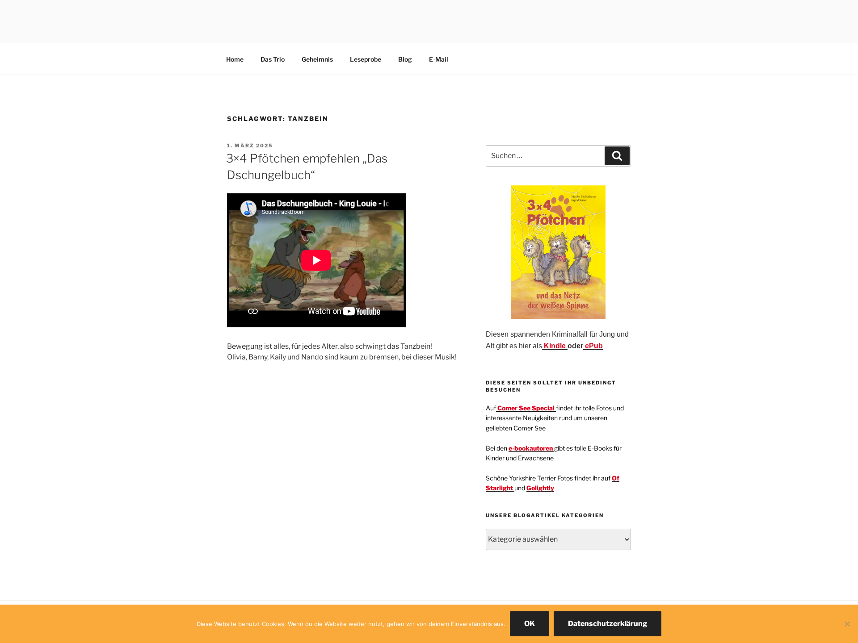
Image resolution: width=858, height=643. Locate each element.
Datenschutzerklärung (607, 623)
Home (235, 59)
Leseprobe (365, 59)
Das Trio (273, 59)
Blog (405, 59)
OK (529, 623)
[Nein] (846, 623)
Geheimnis (317, 59)
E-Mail (438, 59)
